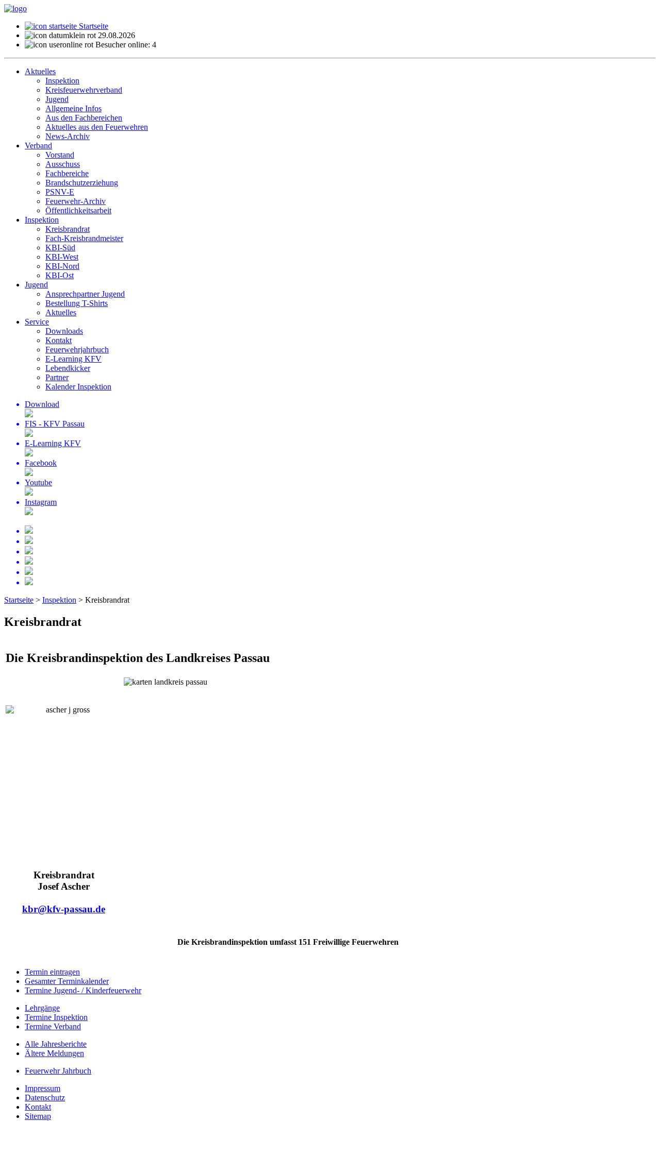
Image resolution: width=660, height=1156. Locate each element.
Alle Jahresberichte (56, 1044)
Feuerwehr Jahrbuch (58, 1070)
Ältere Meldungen (54, 1053)
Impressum (42, 1088)
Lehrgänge (42, 1008)
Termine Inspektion (56, 1017)
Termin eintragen (52, 971)
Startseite (92, 26)
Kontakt (38, 1106)
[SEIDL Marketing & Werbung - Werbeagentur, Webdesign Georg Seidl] (14, 1147)
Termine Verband (53, 1026)
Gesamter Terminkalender (67, 981)
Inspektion (59, 600)
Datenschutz (45, 1097)
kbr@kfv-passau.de (63, 909)
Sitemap (38, 1116)
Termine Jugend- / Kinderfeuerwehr (83, 990)
